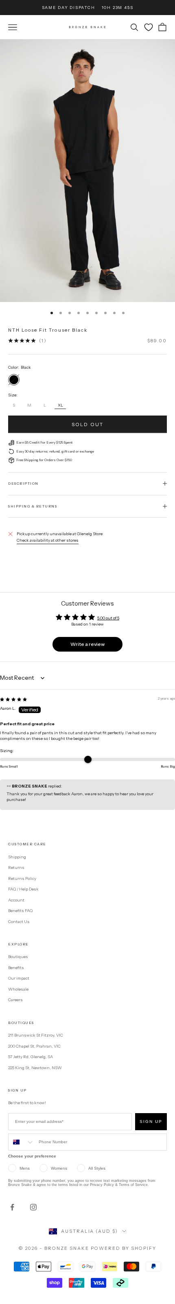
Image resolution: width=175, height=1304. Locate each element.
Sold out (87, 424)
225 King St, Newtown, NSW (35, 1067)
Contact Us (19, 921)
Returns (16, 867)
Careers (15, 999)
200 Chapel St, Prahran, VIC (34, 1046)
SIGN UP (151, 1121)
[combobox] (22, 1142)
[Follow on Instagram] (33, 1207)
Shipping (17, 857)
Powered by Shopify (123, 1248)
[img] (13, 699)
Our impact (18, 978)
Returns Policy (22, 878)
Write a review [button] (87, 644)
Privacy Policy (102, 1185)
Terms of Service (133, 1185)
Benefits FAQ (20, 910)
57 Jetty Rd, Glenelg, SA (30, 1056)
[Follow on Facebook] (12, 1207)
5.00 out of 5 (108, 618)
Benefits (16, 967)
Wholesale (18, 989)
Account (16, 900)
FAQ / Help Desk (23, 889)
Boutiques (18, 956)
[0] (148, 27)
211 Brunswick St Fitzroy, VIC (35, 1035)
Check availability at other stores (48, 540)
